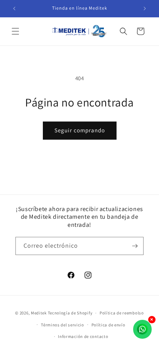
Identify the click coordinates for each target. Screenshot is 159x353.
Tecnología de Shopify (70, 313)
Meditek (39, 313)
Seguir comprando (79, 130)
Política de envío (108, 325)
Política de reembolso (122, 313)
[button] (15, 31)
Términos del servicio (62, 325)
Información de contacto (83, 336)
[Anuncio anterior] (14, 8)
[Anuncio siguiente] (144, 8)
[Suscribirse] (134, 246)
